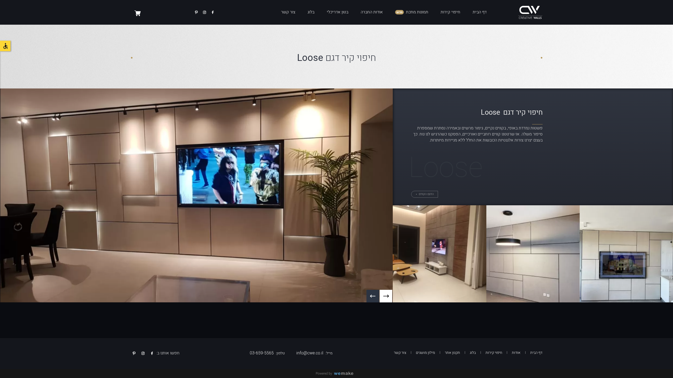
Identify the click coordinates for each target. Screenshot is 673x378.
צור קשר (288, 12)
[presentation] (386, 296)
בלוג (311, 12)
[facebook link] (213, 12)
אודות (516, 352)
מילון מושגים (425, 352)
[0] (137, 13)
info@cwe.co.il (309, 353)
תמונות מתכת (417, 12)
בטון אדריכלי (337, 12)
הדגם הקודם (426, 194)
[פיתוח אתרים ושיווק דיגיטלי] (346, 374)
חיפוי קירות (450, 12)
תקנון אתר (452, 352)
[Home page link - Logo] (530, 12)
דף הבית (480, 12)
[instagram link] (204, 12)
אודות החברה (372, 12)
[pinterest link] (196, 12)
